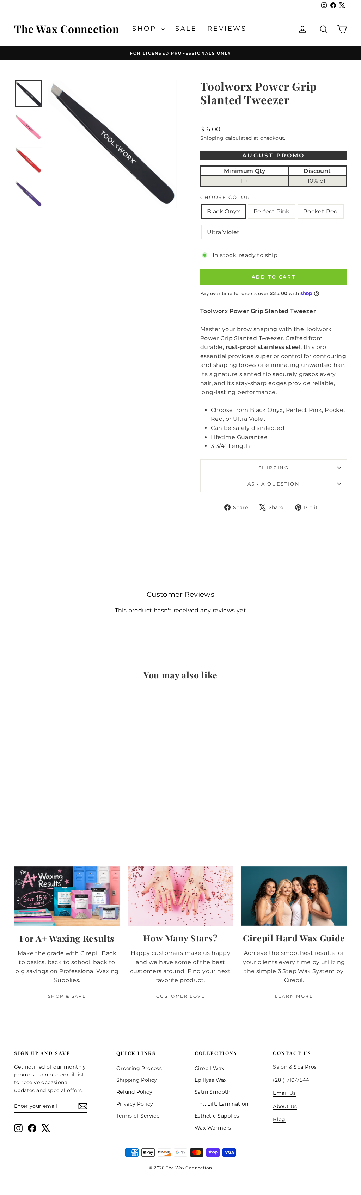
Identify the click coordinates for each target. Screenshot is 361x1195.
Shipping (212, 138)
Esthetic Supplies (217, 1116)
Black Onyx (223, 211)
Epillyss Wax (211, 1080)
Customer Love (180, 996)
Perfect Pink (271, 211)
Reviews (226, 28)
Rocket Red (320, 211)
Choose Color (225, 197)
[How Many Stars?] (180, 896)
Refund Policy (134, 1092)
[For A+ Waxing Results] (67, 896)
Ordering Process (139, 1068)
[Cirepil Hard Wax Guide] (294, 896)
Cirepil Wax (209, 1068)
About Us (285, 1106)
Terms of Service (137, 1116)
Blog (279, 1119)
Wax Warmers (213, 1128)
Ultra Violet (223, 232)
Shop (145, 28)
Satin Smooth (213, 1092)
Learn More (294, 996)
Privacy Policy (134, 1104)
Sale (186, 28)
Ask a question (273, 484)
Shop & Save (67, 996)
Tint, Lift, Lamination (222, 1104)
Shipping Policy (136, 1080)
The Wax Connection (66, 29)
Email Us (284, 1093)
